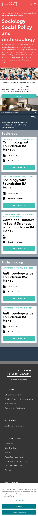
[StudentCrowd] (9, 4)
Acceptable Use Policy (14, 457)
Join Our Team (11, 448)
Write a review (11, 404)
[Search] (31, 4)
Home (4, 13)
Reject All (19, 506)
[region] (19, 499)
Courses (24, 13)
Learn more (19, 96)
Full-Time (17, 168)
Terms (7, 452)
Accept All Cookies (19, 512)
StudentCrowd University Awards (19, 399)
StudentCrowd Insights (14, 426)
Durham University (13, 13)
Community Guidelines (15, 408)
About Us (9, 444)
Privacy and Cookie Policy (16, 461)
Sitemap (8, 470)
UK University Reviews (14, 395)
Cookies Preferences (14, 466)
